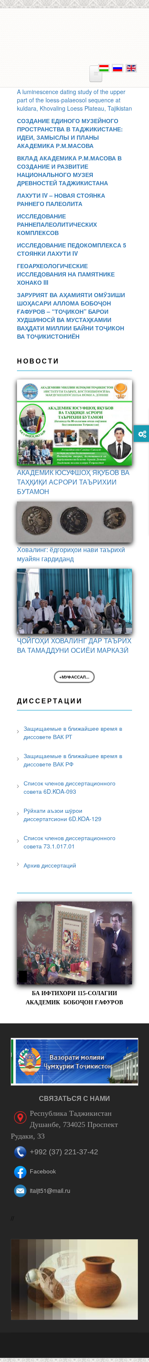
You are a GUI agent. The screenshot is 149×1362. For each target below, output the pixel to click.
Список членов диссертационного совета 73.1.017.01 (69, 842)
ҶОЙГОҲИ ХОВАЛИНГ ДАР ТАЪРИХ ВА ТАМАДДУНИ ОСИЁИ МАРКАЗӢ (74, 645)
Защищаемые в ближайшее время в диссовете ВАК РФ (73, 759)
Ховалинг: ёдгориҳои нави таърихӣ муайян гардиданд (71, 554)
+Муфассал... (74, 677)
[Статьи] (116, 67)
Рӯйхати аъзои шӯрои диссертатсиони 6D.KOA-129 (62, 814)
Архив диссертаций (50, 865)
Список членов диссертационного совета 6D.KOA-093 (69, 787)
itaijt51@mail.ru (50, 1190)
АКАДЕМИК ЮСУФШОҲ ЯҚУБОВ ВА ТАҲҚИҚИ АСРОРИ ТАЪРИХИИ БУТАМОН (73, 482)
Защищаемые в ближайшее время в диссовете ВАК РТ (73, 732)
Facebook (43, 1171)
